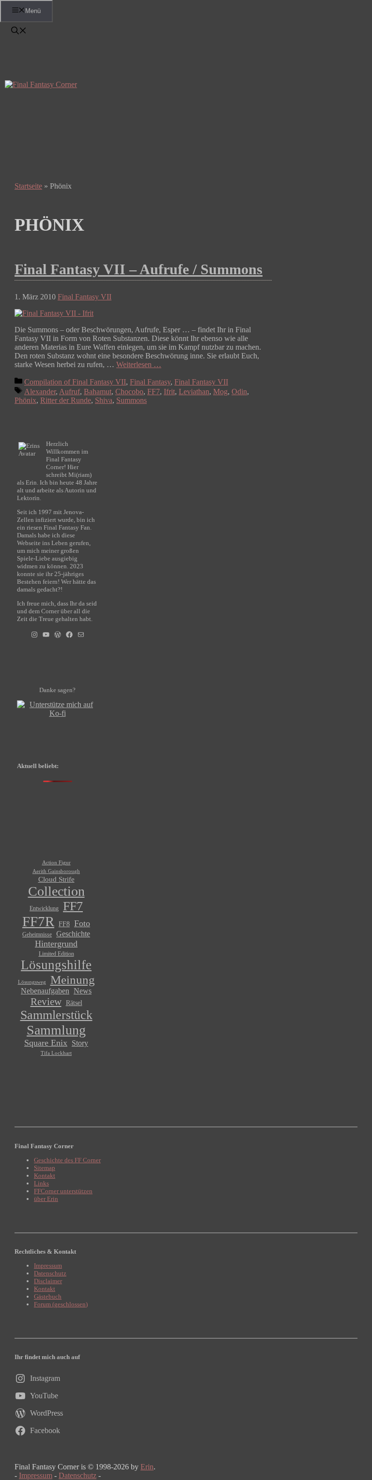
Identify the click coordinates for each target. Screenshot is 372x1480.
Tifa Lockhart (56, 1053)
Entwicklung (44, 908)
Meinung (72, 979)
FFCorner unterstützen (63, 1191)
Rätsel (74, 1002)
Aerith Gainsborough (56, 871)
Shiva (103, 400)
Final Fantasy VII (84, 297)
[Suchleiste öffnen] (19, 32)
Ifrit (169, 391)
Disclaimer (48, 1281)
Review (46, 1001)
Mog (220, 391)
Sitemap (44, 1167)
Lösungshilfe (56, 965)
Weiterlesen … (138, 364)
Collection (56, 891)
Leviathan (194, 391)
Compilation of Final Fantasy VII (75, 382)
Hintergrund (56, 943)
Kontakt (44, 1175)
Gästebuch (48, 1296)
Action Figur (56, 862)
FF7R (38, 921)
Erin (147, 1467)
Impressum (48, 1265)
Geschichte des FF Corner (67, 1160)
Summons (131, 400)
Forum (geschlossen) (61, 1304)
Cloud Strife (56, 879)
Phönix (25, 400)
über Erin (46, 1198)
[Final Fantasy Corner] (41, 84)
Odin (239, 391)
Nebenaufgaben (45, 991)
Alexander (40, 391)
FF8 (64, 924)
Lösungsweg (32, 982)
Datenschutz (50, 1273)
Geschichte (73, 934)
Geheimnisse (37, 934)
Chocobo (129, 391)
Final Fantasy (150, 382)
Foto (82, 923)
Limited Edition (56, 953)
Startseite (28, 186)
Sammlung (56, 1029)
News (83, 991)
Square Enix (45, 1043)
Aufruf (69, 391)
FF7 (153, 391)
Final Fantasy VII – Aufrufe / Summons (139, 269)
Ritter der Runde (65, 400)
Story (80, 1043)
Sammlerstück (56, 1015)
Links (41, 1183)
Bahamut (97, 391)
